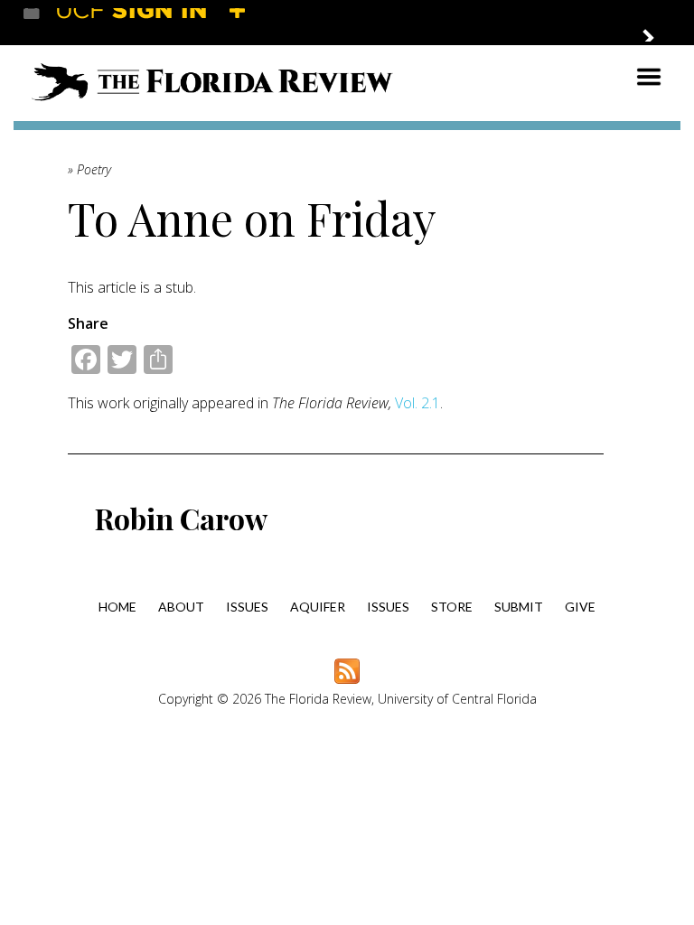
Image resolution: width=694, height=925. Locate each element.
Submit (518, 606)
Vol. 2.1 (417, 403)
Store (452, 606)
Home (117, 606)
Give (580, 606)
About (181, 606)
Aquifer (317, 606)
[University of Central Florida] (155, 22)
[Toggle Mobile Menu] (654, 21)
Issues (247, 606)
